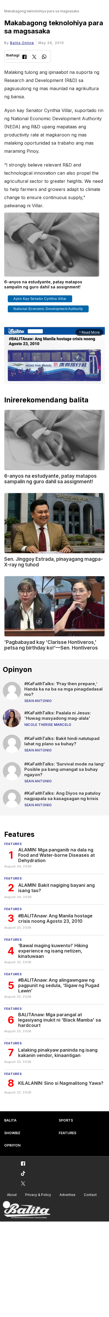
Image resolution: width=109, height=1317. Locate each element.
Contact (90, 1195)
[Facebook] (24, 57)
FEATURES (67, 1133)
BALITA (10, 1120)
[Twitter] (34, 57)
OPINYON (12, 1145)
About (12, 1195)
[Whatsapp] (44, 57)
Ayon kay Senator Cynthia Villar (40, 299)
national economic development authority (48, 309)
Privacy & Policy (38, 1195)
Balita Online (22, 43)
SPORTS (66, 1120)
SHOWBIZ (12, 1133)
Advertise (67, 1195)
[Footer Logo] (26, 1210)
